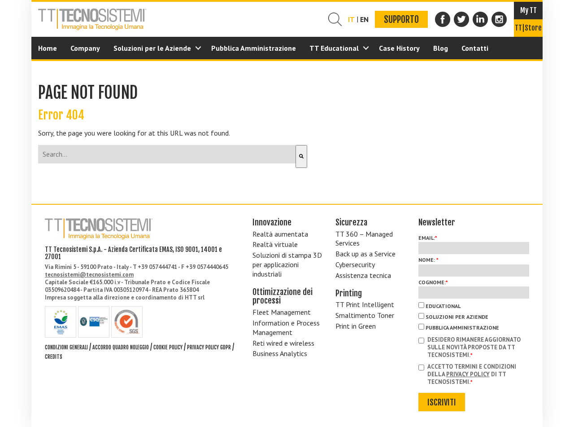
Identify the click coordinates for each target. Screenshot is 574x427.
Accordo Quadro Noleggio (120, 347)
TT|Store (528, 27)
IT (351, 19)
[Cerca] (301, 156)
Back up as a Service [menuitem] (365, 253)
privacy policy (468, 374)
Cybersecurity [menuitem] (355, 264)
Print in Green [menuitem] (355, 325)
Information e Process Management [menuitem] (286, 327)
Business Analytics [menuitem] (279, 353)
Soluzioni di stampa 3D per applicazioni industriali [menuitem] (287, 264)
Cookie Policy (168, 347)
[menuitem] (47, 48)
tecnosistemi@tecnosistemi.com (89, 274)
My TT (528, 10)
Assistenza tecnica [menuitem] (363, 275)
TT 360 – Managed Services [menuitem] (364, 238)
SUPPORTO (401, 19)
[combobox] (167, 154)
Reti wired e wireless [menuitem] (283, 343)
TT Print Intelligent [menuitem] (364, 304)
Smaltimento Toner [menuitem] (364, 315)
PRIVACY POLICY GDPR (209, 347)
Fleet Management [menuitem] (281, 312)
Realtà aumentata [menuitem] (280, 233)
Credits (53, 356)
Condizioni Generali (66, 347)
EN (364, 19)
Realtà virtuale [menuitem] (275, 244)
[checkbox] (474, 316)
